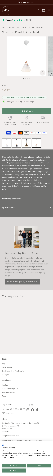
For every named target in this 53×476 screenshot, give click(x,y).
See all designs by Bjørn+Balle (22, 281)
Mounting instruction (11, 198)
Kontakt (5, 385)
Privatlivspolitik (8, 392)
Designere (6, 375)
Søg (3, 363)
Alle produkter (14, 27)
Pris (4, 85)
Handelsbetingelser (10, 389)
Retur (4, 396)
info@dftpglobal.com (10, 436)
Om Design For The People (13, 371)
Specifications (8, 207)
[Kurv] (44, 10)
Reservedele (7, 367)
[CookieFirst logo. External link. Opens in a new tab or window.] (3, 445)
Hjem (4, 27)
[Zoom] (42, 72)
